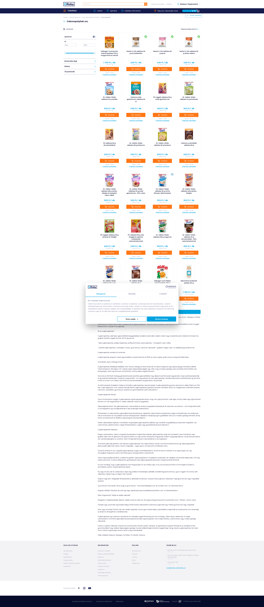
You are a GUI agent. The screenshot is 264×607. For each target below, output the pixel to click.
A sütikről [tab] (162, 294)
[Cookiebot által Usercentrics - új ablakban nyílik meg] (167, 286)
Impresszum (101, 569)
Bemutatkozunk (136, 551)
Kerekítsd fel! (67, 566)
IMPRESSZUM (119, 601)
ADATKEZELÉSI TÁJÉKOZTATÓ (104, 601)
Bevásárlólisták (67, 557)
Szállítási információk (103, 566)
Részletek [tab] (132, 294)
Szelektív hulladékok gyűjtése (71, 563)
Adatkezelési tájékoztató (104, 560)
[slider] (65, 53)
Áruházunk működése (157, 4)
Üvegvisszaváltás (68, 560)
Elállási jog (100, 557)
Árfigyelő (65, 554)
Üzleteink (169, 4)
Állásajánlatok (136, 563)
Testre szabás (131, 319)
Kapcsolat (134, 554)
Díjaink (134, 560)
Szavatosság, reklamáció (104, 572)
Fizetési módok (102, 563)
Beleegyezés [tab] (101, 294)
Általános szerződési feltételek (106, 554)
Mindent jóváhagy (161, 319)
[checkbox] (94, 37)
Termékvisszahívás (103, 575)
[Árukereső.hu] (193, 588)
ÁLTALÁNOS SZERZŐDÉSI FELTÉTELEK (82, 601)
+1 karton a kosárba (109, 74)
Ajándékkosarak (67, 551)
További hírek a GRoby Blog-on (176, 568)
